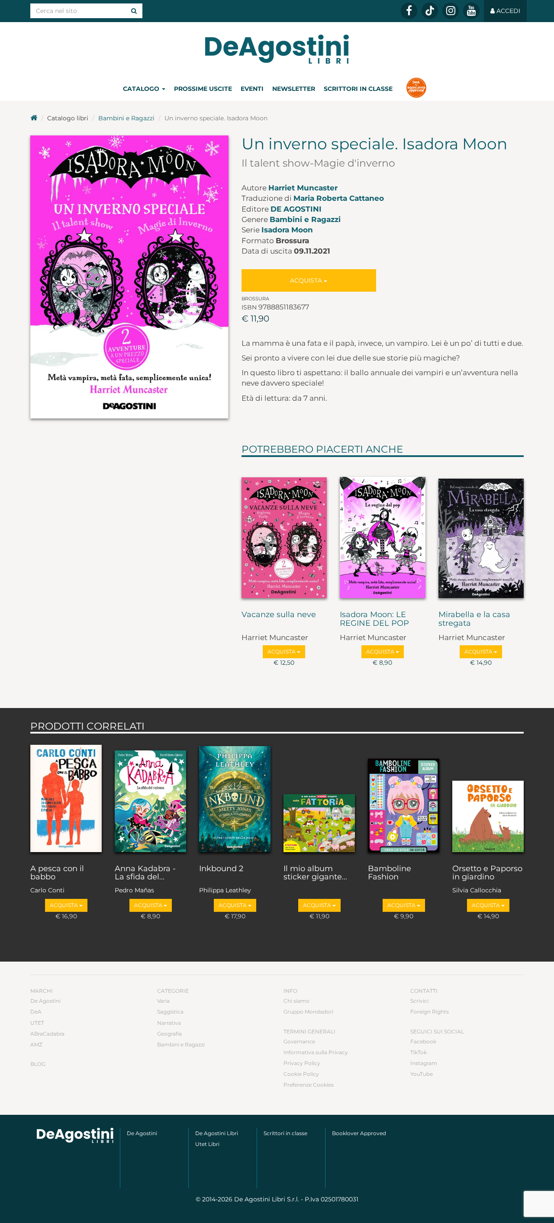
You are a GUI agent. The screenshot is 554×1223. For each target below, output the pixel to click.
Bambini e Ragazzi (126, 118)
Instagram (423, 1063)
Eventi (252, 89)
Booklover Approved (359, 1133)
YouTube (421, 1074)
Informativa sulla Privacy (315, 1052)
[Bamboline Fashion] (403, 797)
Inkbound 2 (221, 869)
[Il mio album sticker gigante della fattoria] (319, 797)
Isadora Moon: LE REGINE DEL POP (374, 619)
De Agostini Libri (216, 1133)
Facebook (423, 1041)
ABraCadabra (47, 1033)
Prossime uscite (203, 89)
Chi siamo (296, 1001)
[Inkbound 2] (235, 797)
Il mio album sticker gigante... (315, 873)
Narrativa (169, 1023)
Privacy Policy (301, 1063)
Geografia (169, 1033)
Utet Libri (207, 1144)
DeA (36, 1011)
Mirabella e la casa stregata (474, 619)
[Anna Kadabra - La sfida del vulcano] (150, 797)
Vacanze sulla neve (279, 615)
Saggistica (170, 1011)
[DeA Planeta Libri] (75, 1135)
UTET (37, 1023)
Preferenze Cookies (308, 1084)
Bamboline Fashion (389, 873)
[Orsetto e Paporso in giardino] (488, 797)
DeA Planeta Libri (277, 49)
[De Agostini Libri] (33, 118)
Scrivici (419, 1001)
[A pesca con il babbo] (66, 797)
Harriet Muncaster (303, 187)
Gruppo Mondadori (308, 1011)
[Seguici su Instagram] (450, 11)
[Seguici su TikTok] (430, 11)
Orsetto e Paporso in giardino (487, 873)
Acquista (307, 280)
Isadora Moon (287, 229)
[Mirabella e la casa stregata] (481, 531)
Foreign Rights (429, 1011)
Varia (163, 1001)
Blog (37, 1064)
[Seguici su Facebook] (409, 11)
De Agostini (296, 209)
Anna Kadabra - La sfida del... (145, 873)
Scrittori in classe (358, 89)
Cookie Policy (301, 1074)
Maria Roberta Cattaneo (338, 198)
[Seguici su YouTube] (471, 11)
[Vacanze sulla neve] (284, 531)
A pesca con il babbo (57, 873)
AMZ (36, 1044)
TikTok (418, 1052)
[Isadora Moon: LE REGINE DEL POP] (382, 531)
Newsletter (293, 89)
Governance (299, 1041)
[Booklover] (416, 89)
